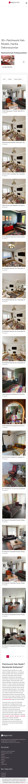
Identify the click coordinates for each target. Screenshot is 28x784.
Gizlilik (2, 759)
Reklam (3, 754)
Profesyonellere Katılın (6, 753)
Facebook (3, 773)
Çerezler (3, 761)
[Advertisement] (14, 19)
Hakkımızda (4, 764)
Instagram (3, 774)
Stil (4, 79)
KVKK (2, 762)
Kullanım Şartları (5, 757)
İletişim (3, 756)
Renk (10, 79)
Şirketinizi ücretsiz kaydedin (8, 751)
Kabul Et (23, 782)
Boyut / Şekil (18, 79)
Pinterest (3, 776)
